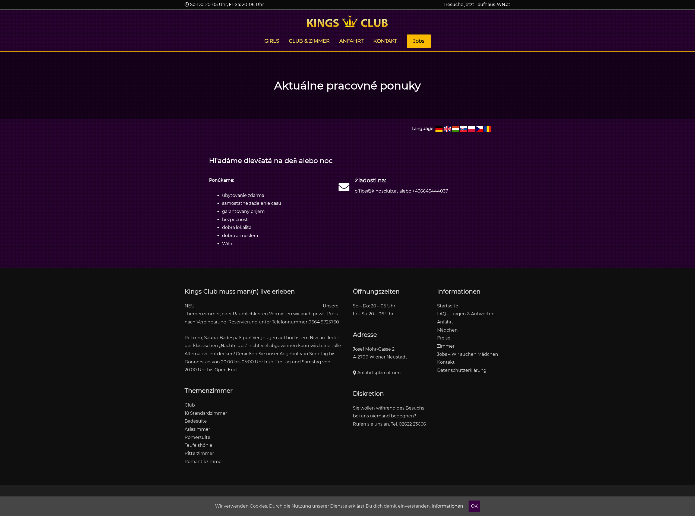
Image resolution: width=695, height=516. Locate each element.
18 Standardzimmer (206, 413)
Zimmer (445, 346)
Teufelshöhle (198, 445)
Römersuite (197, 437)
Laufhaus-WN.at (492, 4)
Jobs (418, 41)
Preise (443, 338)
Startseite (447, 306)
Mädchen (447, 330)
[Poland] (471, 128)
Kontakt (446, 362)
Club (190, 405)
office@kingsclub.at (376, 191)
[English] (447, 128)
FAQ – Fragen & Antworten (466, 313)
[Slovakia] (463, 128)
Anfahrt (445, 322)
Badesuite (196, 421)
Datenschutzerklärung (461, 370)
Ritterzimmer (199, 453)
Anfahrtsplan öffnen (378, 372)
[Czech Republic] (479, 128)
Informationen (447, 506)
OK (474, 506)
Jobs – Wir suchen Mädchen (467, 354)
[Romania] (487, 128)
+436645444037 (430, 191)
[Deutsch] (439, 128)
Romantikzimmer (204, 461)
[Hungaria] (455, 128)
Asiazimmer (197, 429)
